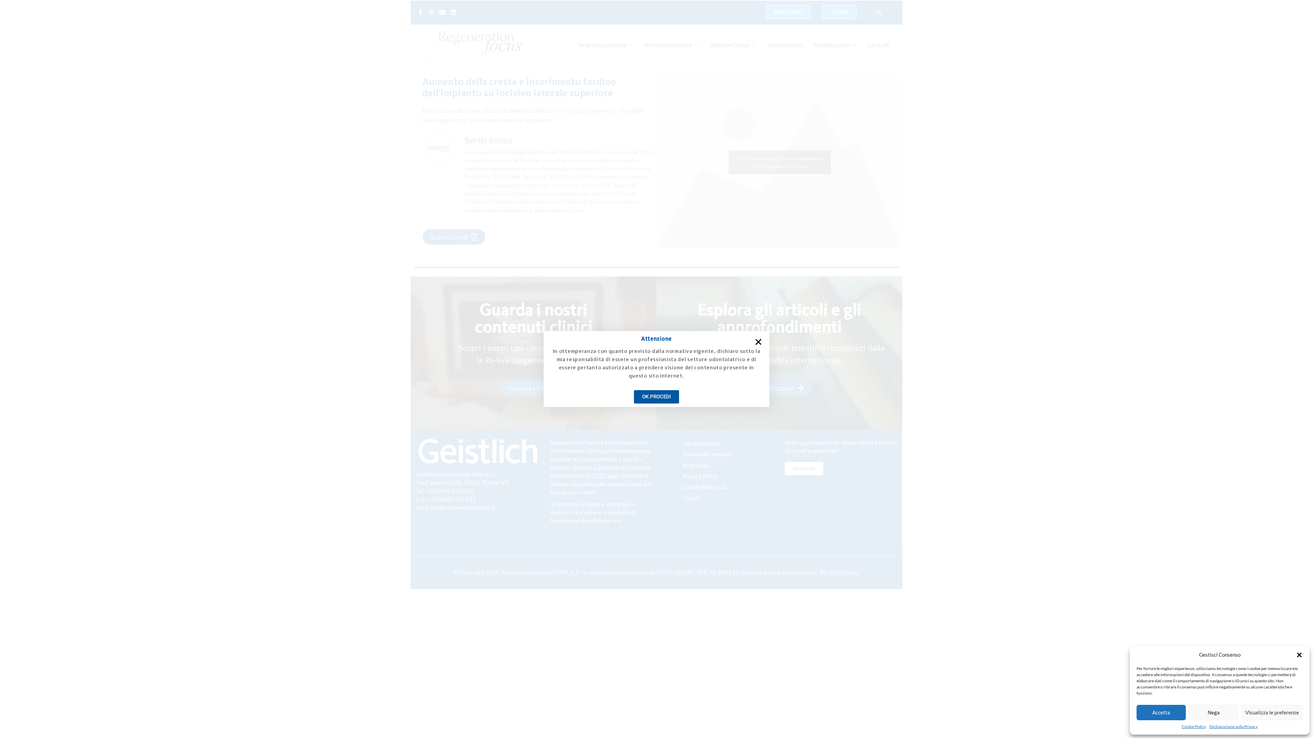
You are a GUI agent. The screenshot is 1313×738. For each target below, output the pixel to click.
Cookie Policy (1194, 726)
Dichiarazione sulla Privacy (1233, 726)
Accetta (1161, 712)
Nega (1214, 712)
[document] (656, 369)
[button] (1299, 655)
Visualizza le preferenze (1272, 712)
